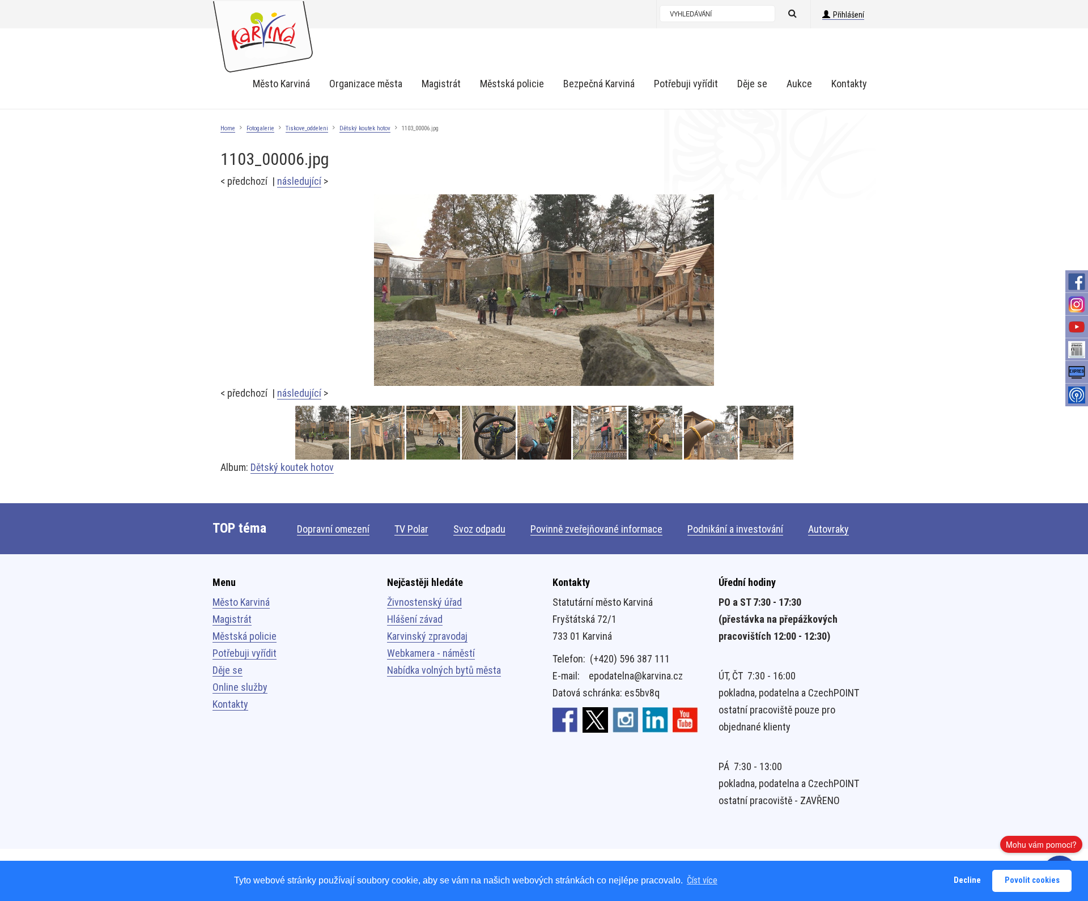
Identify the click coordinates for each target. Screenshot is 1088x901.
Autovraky (828, 529)
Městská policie (244, 636)
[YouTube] (1076, 326)
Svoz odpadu (479, 529)
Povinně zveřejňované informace (596, 529)
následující (299, 181)
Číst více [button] (702, 880)
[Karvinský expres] (1076, 372)
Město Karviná (241, 602)
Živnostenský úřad (424, 602)
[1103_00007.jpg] (766, 432)
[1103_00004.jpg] (378, 432)
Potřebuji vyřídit (244, 653)
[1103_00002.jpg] (434, 432)
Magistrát (232, 619)
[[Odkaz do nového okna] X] (595, 719)
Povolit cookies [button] (1032, 880)
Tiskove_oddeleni (307, 128)
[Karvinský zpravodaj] (1076, 349)
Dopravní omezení (333, 529)
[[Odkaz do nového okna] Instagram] (625, 719)
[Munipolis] (1076, 394)
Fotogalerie (260, 128)
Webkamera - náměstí (431, 653)
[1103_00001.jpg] (489, 432)
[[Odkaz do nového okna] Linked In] (655, 719)
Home (227, 128)
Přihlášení (848, 14)
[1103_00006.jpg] (544, 289)
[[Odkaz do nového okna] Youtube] (685, 719)
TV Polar (411, 529)
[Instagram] (1076, 304)
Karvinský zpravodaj (427, 636)
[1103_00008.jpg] (712, 432)
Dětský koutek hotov (364, 128)
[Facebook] (1076, 281)
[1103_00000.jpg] (545, 432)
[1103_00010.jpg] (600, 432)
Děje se (227, 670)
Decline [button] (967, 880)
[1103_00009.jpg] (656, 432)
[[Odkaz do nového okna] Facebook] (565, 719)
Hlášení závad (415, 619)
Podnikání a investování (735, 529)
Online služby (239, 687)
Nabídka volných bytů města (444, 670)
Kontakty (230, 704)
